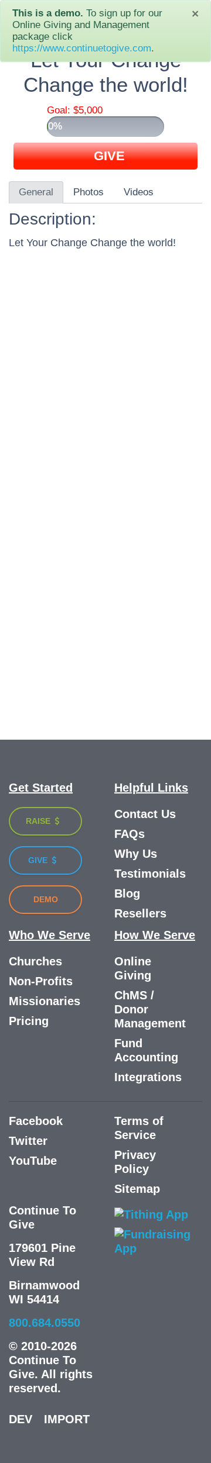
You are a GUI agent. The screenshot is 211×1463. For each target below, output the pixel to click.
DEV (20, 1419)
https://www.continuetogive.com (81, 48)
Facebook (36, 1120)
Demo (45, 899)
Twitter (28, 1140)
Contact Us (145, 814)
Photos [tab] (88, 192)
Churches (35, 961)
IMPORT (67, 1419)
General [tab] (36, 192)
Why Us (135, 853)
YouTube (33, 1160)
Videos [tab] (139, 192)
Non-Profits (41, 981)
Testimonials (150, 873)
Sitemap (137, 1188)
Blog (127, 893)
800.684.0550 (44, 1322)
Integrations (148, 1077)
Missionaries (44, 1001)
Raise (39, 821)
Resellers (140, 913)
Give (39, 860)
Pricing (29, 1021)
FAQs (129, 833)
